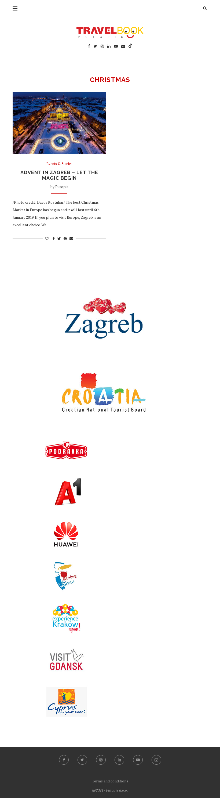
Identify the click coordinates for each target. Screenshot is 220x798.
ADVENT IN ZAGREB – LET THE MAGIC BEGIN (59, 175)
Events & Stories (59, 164)
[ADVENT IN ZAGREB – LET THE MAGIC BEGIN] (59, 123)
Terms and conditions (110, 780)
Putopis (61, 186)
